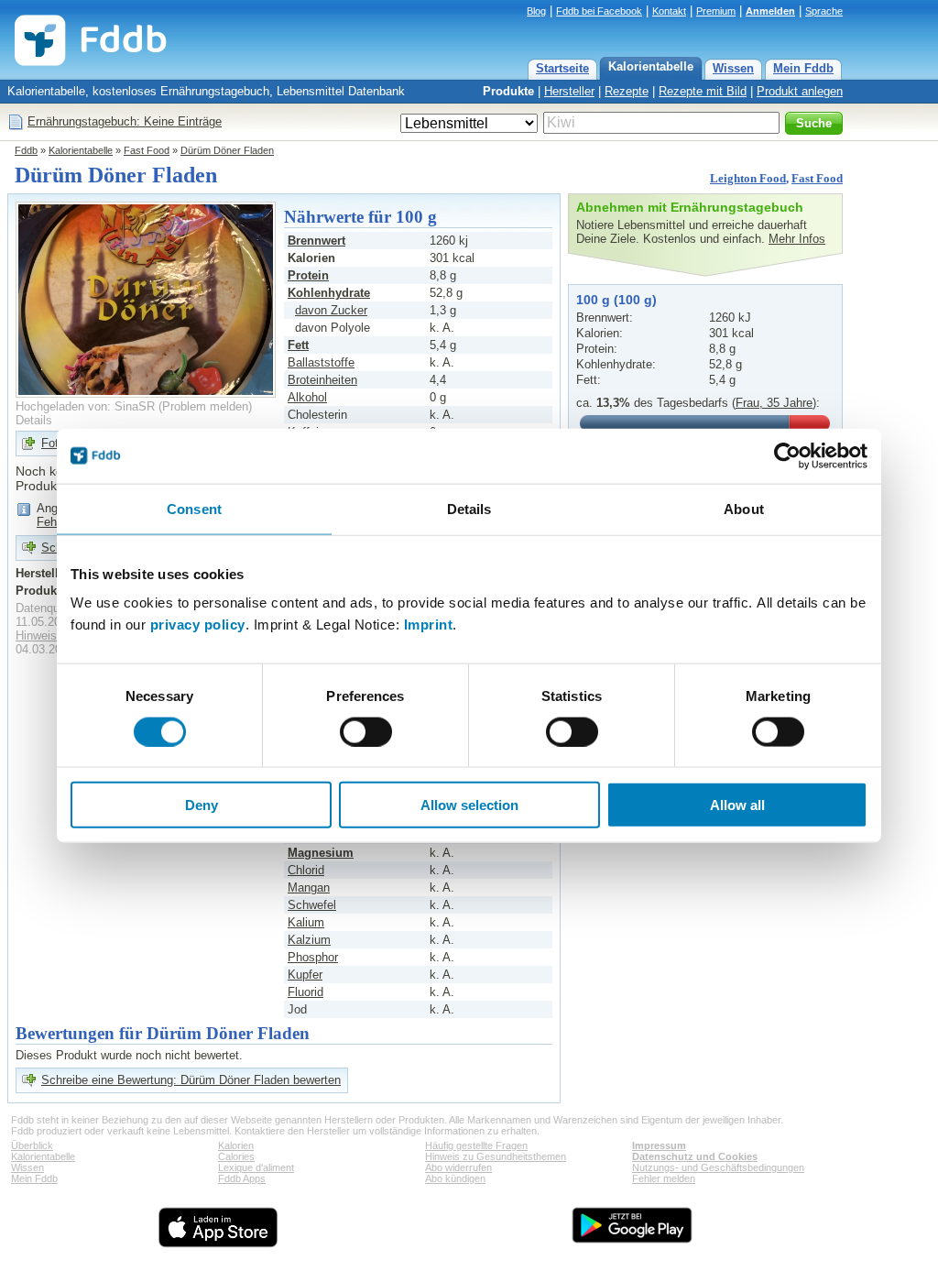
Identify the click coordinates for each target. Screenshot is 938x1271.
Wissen (733, 68)
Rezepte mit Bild (703, 91)
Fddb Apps (242, 1178)
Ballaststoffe (321, 362)
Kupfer (305, 974)
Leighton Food (748, 178)
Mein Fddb (803, 68)
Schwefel (312, 905)
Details (34, 420)
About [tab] (744, 508)
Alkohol (307, 397)
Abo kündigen (455, 1178)
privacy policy (197, 624)
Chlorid (306, 870)
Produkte (508, 91)
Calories (236, 1156)
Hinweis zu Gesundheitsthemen (495, 1156)
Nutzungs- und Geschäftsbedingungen (718, 1167)
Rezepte (627, 91)
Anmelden (770, 10)
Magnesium (321, 853)
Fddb (26, 150)
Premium (716, 10)
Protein (308, 275)
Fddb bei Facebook (599, 10)
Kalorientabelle (650, 66)
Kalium (306, 922)
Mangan (309, 887)
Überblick (32, 1145)
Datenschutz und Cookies (695, 1156)
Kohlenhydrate (329, 293)
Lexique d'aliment (256, 1167)
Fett (298, 345)
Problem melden (205, 406)
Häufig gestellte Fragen (476, 1145)
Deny (201, 805)
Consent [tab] (194, 508)
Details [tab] (469, 508)
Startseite (562, 68)
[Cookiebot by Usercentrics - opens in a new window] (787, 455)
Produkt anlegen (800, 91)
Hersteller (569, 91)
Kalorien (236, 1145)
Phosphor (313, 957)
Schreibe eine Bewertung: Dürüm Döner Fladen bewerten (191, 1080)
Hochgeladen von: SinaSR (85, 406)
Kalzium (309, 940)
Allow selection (469, 805)
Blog (536, 10)
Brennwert (316, 240)
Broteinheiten (322, 380)
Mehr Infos (797, 239)
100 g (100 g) (616, 299)
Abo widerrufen (458, 1167)
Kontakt (669, 10)
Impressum (659, 1145)
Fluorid (305, 992)
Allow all (737, 805)
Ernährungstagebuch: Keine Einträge (124, 121)
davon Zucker (331, 310)
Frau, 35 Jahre (774, 403)
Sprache (824, 10)
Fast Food (146, 150)
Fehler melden (663, 1178)
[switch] (366, 731)
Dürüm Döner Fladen (227, 150)
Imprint (428, 624)
